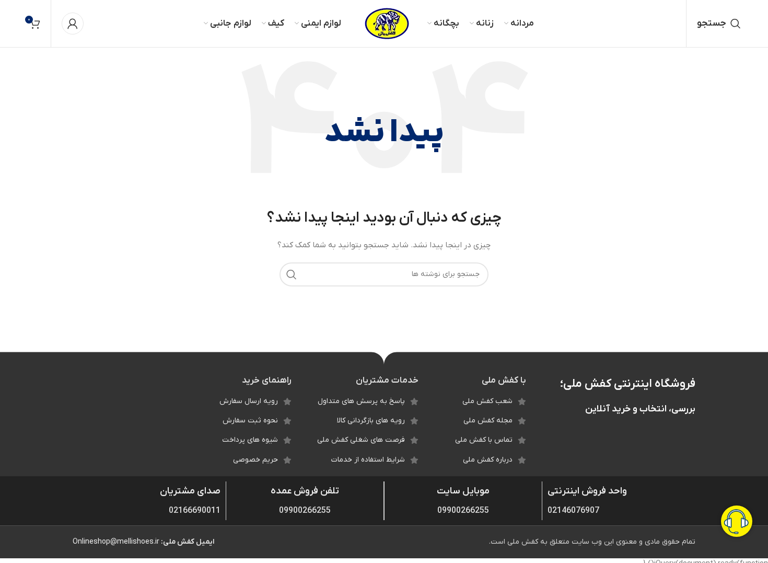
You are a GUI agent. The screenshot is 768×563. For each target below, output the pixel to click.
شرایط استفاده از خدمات (368, 460)
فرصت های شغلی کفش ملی (361, 440)
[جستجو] (292, 274)
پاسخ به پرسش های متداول (361, 401)
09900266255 (463, 510)
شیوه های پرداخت (250, 440)
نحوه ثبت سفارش (250, 421)
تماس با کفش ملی (484, 440)
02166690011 (194, 510)
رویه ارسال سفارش (248, 401)
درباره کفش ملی (488, 460)
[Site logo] (387, 23)
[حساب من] (72, 23)
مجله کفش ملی (488, 421)
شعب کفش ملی (487, 401)
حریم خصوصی (255, 460)
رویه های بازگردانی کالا (371, 421)
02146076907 (573, 510)
